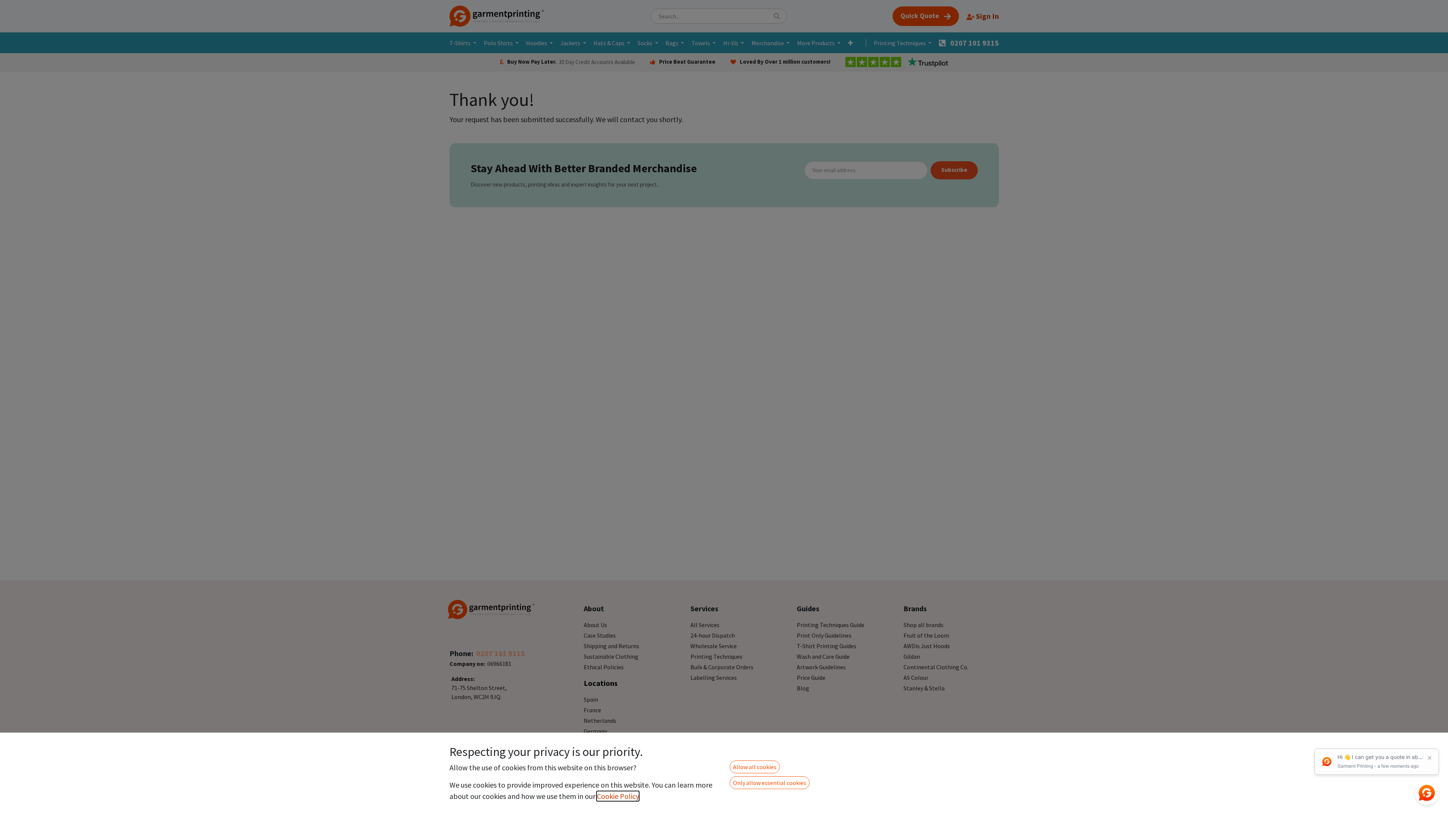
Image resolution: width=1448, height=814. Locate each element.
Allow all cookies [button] (754, 767)
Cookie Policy (618, 796)
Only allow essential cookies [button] (769, 782)
